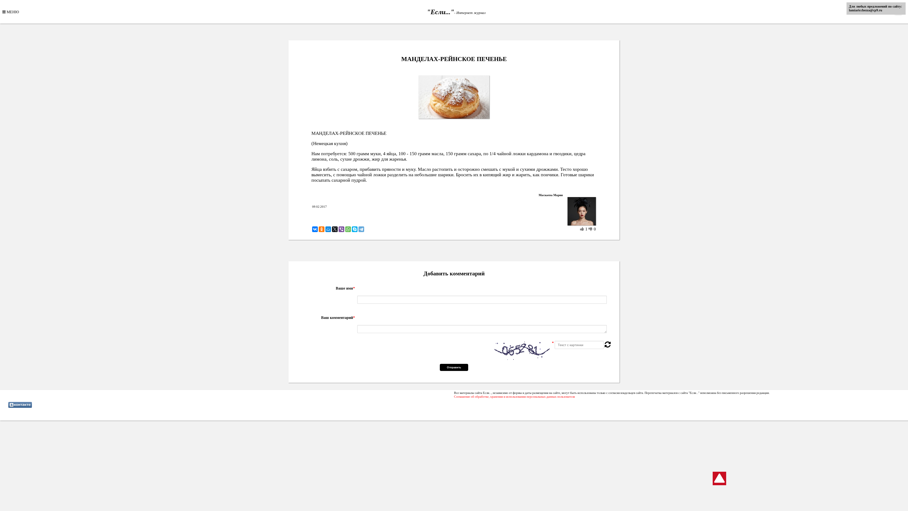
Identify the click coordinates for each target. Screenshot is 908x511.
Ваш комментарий (338, 318)
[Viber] (341, 229)
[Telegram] (361, 229)
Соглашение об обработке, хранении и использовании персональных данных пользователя (514, 396)
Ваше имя (345, 288)
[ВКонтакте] (315, 229)
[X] (335, 229)
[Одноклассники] (321, 229)
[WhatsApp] (348, 229)
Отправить (454, 367)
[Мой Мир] (328, 229)
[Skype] (355, 229)
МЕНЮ (12, 12)
